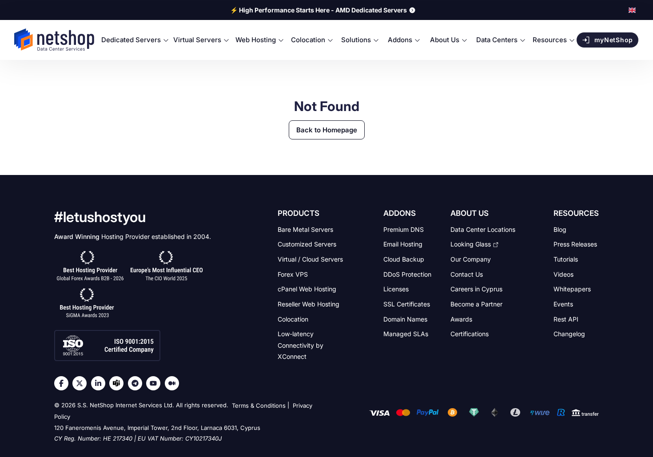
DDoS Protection (407, 274)
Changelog (569, 334)
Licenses (396, 289)
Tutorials (565, 259)
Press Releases (575, 244)
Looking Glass (470, 244)
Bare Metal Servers (305, 229)
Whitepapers (572, 289)
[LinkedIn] (100, 383)
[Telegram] (137, 383)
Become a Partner (476, 304)
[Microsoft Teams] (118, 383)
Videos (563, 274)
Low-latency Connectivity (300, 345)
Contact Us (466, 274)
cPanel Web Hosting (307, 289)
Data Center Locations (482, 229)
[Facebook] (63, 383)
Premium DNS (403, 229)
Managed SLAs (405, 334)
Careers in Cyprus (476, 289)
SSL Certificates (406, 304)
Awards (461, 318)
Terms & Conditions (259, 405)
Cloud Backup (403, 259)
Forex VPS (293, 274)
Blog (559, 229)
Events (563, 304)
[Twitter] (81, 383)
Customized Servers (307, 244)
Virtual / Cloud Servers (310, 259)
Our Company (470, 259)
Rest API (565, 318)
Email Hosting (402, 244)
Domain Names (405, 318)
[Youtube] (155, 383)
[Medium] (174, 383)
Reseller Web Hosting (308, 304)
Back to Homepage (326, 130)
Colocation (293, 318)
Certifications (469, 334)
